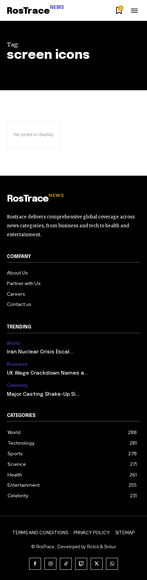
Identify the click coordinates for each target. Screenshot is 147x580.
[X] (97, 564)
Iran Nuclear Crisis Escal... (40, 352)
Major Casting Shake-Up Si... (43, 394)
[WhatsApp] (112, 564)
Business (17, 364)
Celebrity (17, 385)
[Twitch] (81, 564)
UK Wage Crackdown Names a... (47, 373)
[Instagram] (50, 564)
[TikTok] (66, 564)
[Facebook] (35, 564)
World (13, 343)
